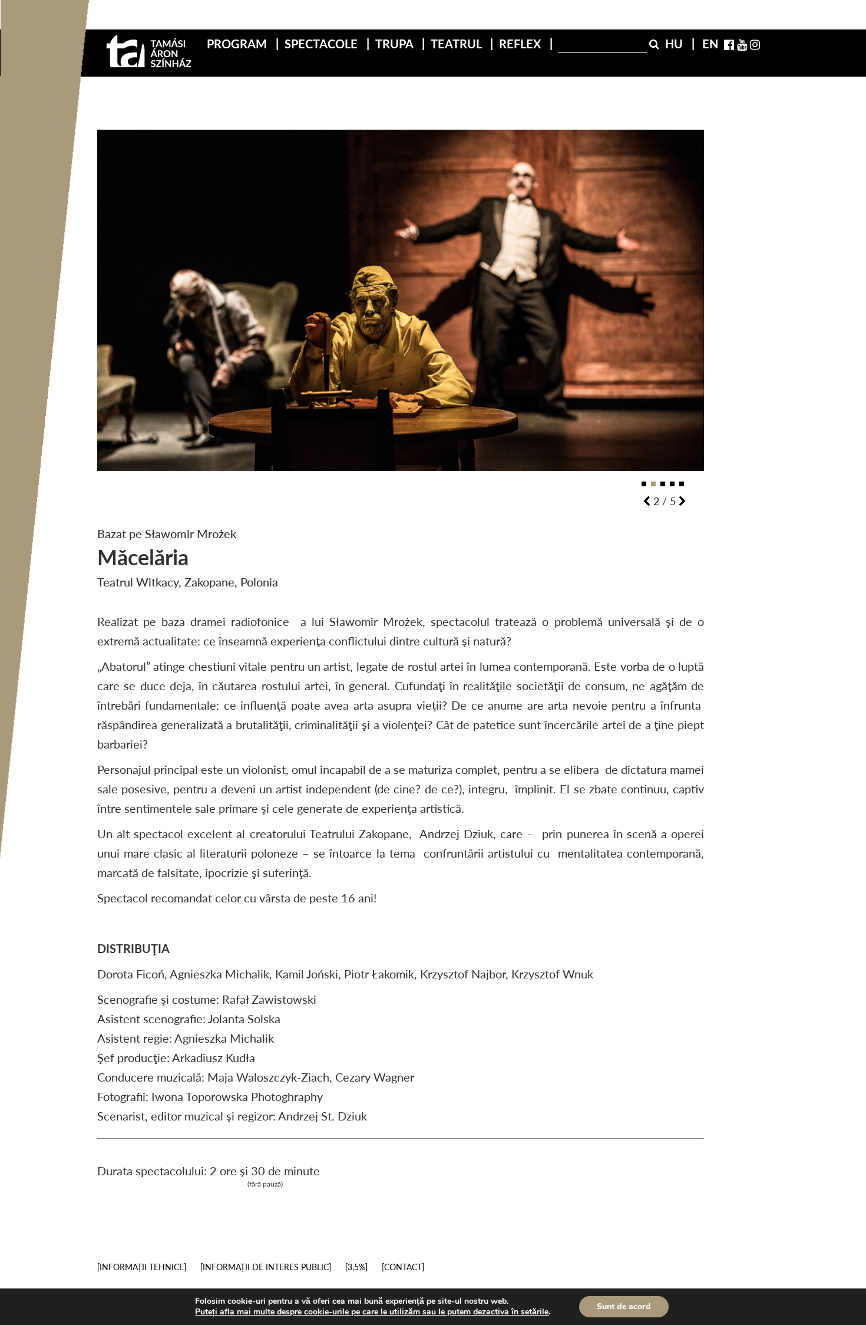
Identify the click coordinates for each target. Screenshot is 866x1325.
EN (710, 44)
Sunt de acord (624, 1306)
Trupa (395, 44)
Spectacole (323, 44)
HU (675, 44)
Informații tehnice (142, 1267)
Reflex (521, 44)
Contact (403, 1267)
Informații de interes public (266, 1267)
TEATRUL (457, 44)
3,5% (356, 1267)
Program (238, 44)
